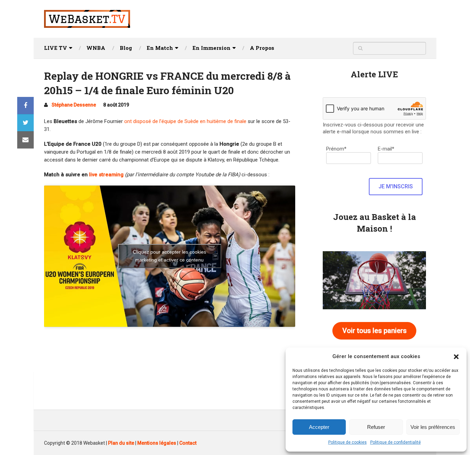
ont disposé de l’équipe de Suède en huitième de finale (185, 121)
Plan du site (121, 443)
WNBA (95, 47)
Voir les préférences (432, 427)
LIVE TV (55, 47)
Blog (126, 47)
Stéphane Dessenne (74, 105)
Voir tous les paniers (374, 330)
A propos (262, 47)
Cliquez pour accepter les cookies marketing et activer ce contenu (169, 256)
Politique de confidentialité (395, 442)
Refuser (376, 427)
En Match (160, 47)
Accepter (319, 427)
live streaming (106, 174)
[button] (456, 356)
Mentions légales (156, 443)
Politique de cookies (347, 442)
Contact (187, 443)
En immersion (211, 47)
